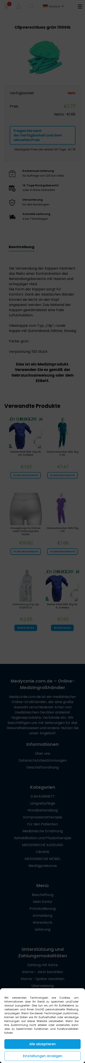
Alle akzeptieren (42, 1044)
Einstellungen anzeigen (42, 1056)
